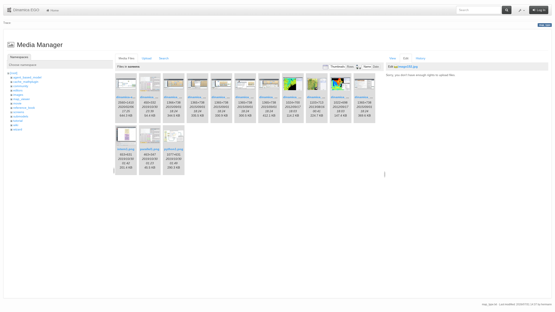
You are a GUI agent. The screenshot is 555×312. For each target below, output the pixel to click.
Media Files (126, 58)
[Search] (506, 10)
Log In (540, 10)
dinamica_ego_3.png (179, 97)
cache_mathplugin (25, 81)
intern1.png (125, 149)
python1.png (173, 149)
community (20, 86)
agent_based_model (27, 77)
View (392, 58)
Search (164, 58)
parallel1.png (149, 149)
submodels (20, 116)
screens (18, 112)
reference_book (24, 107)
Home (54, 10)
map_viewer (21, 99)
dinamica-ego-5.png (131, 97)
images (18, 94)
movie (17, 103)
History (420, 58)
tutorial (18, 120)
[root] (13, 73)
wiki (15, 125)
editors (18, 90)
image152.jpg (408, 66)
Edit (405, 58)
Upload (147, 58)
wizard (17, 129)
